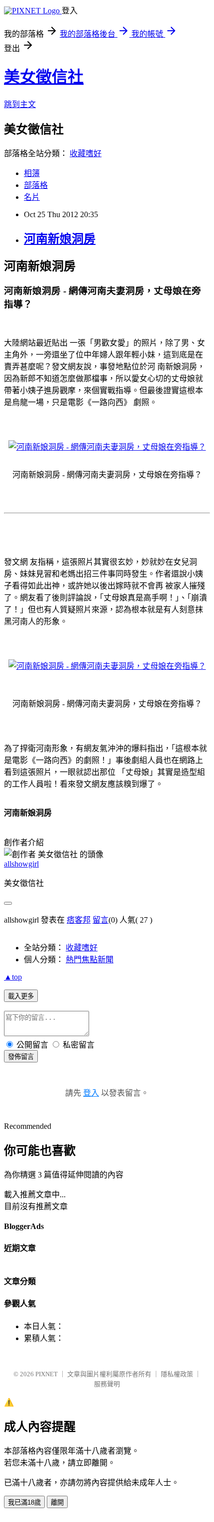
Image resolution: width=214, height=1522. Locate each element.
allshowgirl (21, 864)
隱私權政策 (177, 1374)
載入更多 (21, 996)
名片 (32, 197)
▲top (13, 977)
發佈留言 (21, 1056)
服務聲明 (107, 1384)
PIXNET (46, 1374)
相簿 (32, 173)
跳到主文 (20, 104)
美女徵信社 (44, 77)
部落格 (36, 185)
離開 (57, 1502)
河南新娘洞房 (60, 239)
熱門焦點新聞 (89, 959)
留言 (100, 920)
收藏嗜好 (86, 153)
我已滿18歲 (24, 1502)
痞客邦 (79, 920)
